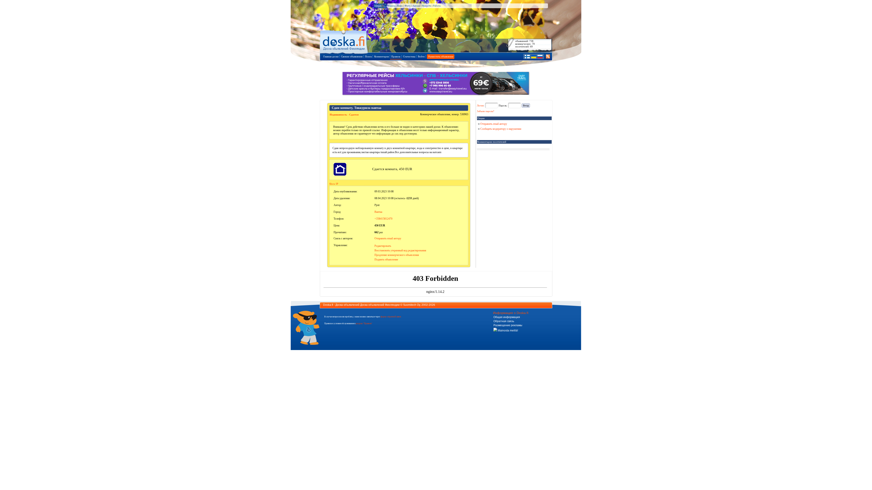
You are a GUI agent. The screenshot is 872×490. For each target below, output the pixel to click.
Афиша (416, 5)
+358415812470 (383, 218)
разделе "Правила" (364, 323)
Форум (391, 5)
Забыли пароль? (485, 111)
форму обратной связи (391, 317)
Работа (437, 5)
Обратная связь (503, 321)
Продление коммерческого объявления (396, 255)
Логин (480, 105)
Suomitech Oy (411, 304)
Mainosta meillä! (507, 330)
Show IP (333, 183)
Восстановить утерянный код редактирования (400, 250)
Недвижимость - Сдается (344, 114)
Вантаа (378, 211)
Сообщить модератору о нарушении (500, 128)
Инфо (400, 5)
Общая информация (506, 317)
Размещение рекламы (507, 325)
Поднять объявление (386, 259)
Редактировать (382, 245)
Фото (408, 5)
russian (379, 5)
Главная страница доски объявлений (344, 41)
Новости (426, 5)
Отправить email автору (387, 238)
